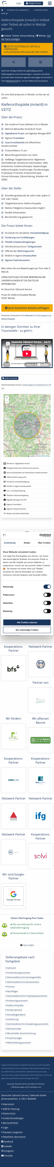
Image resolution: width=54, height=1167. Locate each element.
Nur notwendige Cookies (27, 630)
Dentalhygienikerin (16, 1014)
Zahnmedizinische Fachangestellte (24, 977)
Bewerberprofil (12, 81)
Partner (11, 986)
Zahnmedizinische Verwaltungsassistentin (27, 1024)
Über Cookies (44, 543)
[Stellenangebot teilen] (13, 62)
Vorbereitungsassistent (18, 972)
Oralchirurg (12, 1019)
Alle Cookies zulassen (27, 622)
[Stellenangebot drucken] (40, 62)
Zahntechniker (14, 1028)
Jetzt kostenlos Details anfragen (28, 308)
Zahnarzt (11, 968)
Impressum (8, 1104)
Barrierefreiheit (10, 1122)
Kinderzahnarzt (14, 1009)
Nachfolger (12, 991)
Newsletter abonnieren (14, 1136)
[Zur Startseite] (2, 10)
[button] (50, 4)
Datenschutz (9, 1113)
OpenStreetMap (44, 456)
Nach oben (28, 945)
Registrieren (35, 3)
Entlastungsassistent (17, 1000)
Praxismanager (14, 1038)
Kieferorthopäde (41, 10)
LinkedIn (8, 1146)
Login (18, 3)
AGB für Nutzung (11, 1108)
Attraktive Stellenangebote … (19, 10)
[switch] (47, 595)
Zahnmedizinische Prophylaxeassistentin (27, 995)
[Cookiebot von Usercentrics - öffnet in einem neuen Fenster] (39, 535)
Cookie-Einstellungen (13, 1118)
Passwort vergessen (13, 1132)
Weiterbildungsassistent (19, 1042)
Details (27, 543)
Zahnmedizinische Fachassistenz (23, 982)
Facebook (8, 1141)
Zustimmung (10, 543)
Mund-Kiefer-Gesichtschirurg (21, 1033)
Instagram (9, 1150)
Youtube (8, 1155)
